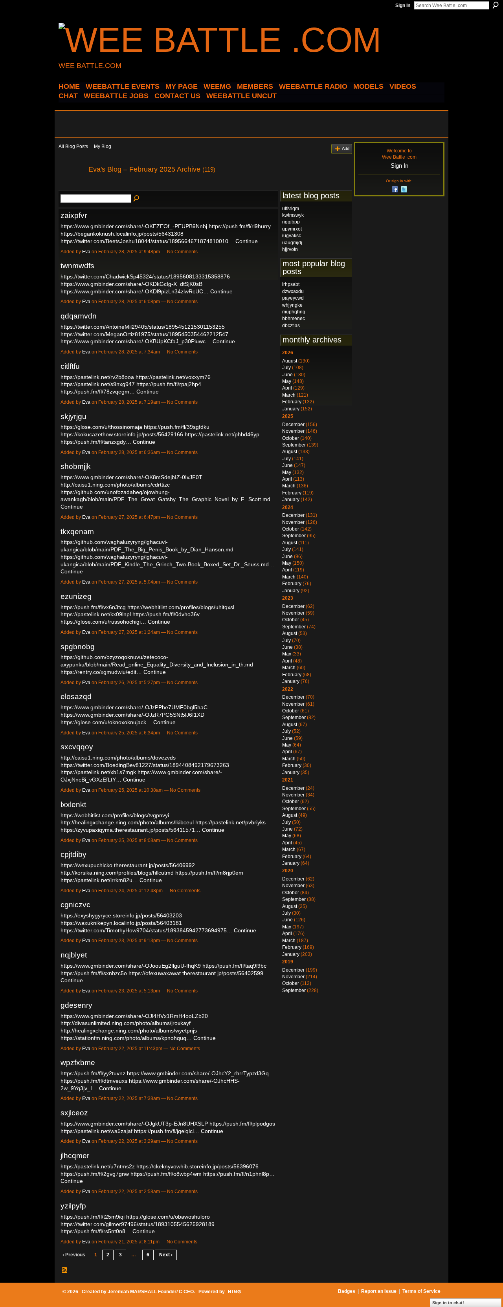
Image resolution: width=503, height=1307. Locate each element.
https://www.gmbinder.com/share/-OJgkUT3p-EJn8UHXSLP (134, 1123)
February (291, 402)
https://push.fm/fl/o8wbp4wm (166, 1174)
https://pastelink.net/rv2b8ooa (97, 377)
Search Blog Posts (136, 198)
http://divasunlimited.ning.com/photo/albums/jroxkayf (126, 1023)
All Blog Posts (73, 146)
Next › (166, 1255)
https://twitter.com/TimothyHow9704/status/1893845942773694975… (146, 930)
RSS (64, 1270)
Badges (346, 1291)
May (286, 381)
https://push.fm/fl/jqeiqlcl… (166, 1131)
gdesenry (76, 1005)
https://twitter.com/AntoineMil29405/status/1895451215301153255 (143, 327)
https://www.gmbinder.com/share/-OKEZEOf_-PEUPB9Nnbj (134, 226)
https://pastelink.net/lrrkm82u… (99, 880)
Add (345, 148)
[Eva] (71, 187)
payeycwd (293, 298)
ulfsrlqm (290, 208)
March (289, 395)
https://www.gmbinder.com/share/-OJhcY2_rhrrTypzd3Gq (198, 1073)
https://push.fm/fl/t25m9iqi (93, 1217)
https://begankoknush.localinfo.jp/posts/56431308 (122, 234)
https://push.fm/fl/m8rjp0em (209, 873)
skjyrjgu (73, 416)
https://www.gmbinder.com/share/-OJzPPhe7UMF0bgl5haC (134, 707)
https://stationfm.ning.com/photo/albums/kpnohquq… (126, 1038)
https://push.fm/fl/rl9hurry (240, 226)
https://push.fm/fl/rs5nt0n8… (96, 1231)
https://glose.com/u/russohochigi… (103, 622)
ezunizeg (76, 596)
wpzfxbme (78, 1062)
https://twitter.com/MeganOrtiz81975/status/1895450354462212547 (144, 334)
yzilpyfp (73, 1206)
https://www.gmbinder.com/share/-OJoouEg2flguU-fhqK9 (131, 966)
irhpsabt (290, 284)
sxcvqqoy (77, 747)
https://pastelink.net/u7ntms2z (98, 1166)
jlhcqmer (75, 1155)
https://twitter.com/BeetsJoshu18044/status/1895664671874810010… (147, 241)
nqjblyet (74, 955)
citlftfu (70, 366)
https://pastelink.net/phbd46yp (222, 434)
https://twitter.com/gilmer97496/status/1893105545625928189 (138, 1224)
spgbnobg (78, 647)
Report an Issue (379, 1291)
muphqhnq (293, 312)
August (289, 361)
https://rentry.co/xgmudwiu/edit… (101, 672)
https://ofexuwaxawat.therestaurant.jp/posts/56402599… (199, 973)
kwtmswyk (293, 215)
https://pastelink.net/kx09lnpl (96, 614)
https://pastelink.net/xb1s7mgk (98, 772)
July (286, 367)
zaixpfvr (74, 215)
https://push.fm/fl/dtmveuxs (94, 1081)
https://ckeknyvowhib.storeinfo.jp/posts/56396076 (197, 1166)
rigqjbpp (291, 222)
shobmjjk (76, 466)
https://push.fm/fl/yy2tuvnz (93, 1073)
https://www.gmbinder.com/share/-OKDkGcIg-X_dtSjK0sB (131, 284)
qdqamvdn (79, 316)
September (294, 445)
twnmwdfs (77, 266)
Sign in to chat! (448, 1302)
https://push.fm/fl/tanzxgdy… (96, 442)
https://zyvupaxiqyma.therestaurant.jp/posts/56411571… (130, 830)
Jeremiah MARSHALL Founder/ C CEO (151, 1291)
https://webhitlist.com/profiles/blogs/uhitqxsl (180, 607)
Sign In (402, 5)
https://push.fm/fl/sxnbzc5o (94, 973)
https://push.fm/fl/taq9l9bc (234, 966)
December (293, 424)
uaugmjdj (292, 242)
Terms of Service (421, 1291)
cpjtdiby (73, 854)
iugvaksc (291, 235)
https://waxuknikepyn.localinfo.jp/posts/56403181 (121, 923)
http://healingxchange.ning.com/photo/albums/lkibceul (127, 822)
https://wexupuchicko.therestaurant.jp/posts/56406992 (128, 865)
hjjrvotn (290, 249)
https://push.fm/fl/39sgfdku (176, 427)
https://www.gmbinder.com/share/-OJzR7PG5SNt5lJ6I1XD (132, 715)
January (290, 409)
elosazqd (76, 696)
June (287, 374)
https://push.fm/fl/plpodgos (242, 1123)
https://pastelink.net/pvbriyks (230, 822)
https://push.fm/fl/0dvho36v (166, 614)
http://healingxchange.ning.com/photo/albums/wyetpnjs (129, 1030)
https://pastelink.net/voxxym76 (173, 377)
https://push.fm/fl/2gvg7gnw (95, 1174)
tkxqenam (77, 531)
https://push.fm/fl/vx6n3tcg (93, 607)
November (293, 431)
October (290, 438)
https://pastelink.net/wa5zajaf (96, 1131)
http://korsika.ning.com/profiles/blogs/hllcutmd (117, 873)
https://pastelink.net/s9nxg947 (98, 384)
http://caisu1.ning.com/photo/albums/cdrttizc (115, 484)
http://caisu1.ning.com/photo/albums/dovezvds (118, 757)
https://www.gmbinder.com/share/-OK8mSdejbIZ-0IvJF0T (131, 477)
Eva (86, 251)
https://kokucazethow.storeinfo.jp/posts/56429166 (122, 434)
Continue (246, 241)
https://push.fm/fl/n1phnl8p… (239, 1174)
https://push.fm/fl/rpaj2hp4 (168, 384)
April (287, 388)
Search (495, 5)
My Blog (102, 146)
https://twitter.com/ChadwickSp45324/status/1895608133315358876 (145, 276)
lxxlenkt (73, 804)
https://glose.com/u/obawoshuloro (168, 1217)
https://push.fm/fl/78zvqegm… (98, 391)
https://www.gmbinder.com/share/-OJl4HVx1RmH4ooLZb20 (134, 1016)
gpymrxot (292, 229)
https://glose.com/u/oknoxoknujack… (106, 722)
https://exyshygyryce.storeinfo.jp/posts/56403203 (121, 915)
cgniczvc (75, 905)
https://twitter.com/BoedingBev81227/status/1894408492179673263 (145, 765)
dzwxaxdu (293, 291)
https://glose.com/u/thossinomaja (101, 427)
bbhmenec (293, 318)
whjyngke (292, 305)
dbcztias (291, 325)
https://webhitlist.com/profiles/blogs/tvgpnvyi (115, 815)
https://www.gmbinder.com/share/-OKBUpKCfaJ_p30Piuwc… (136, 341)
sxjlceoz (74, 1113)
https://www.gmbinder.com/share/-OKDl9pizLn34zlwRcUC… (135, 291)
